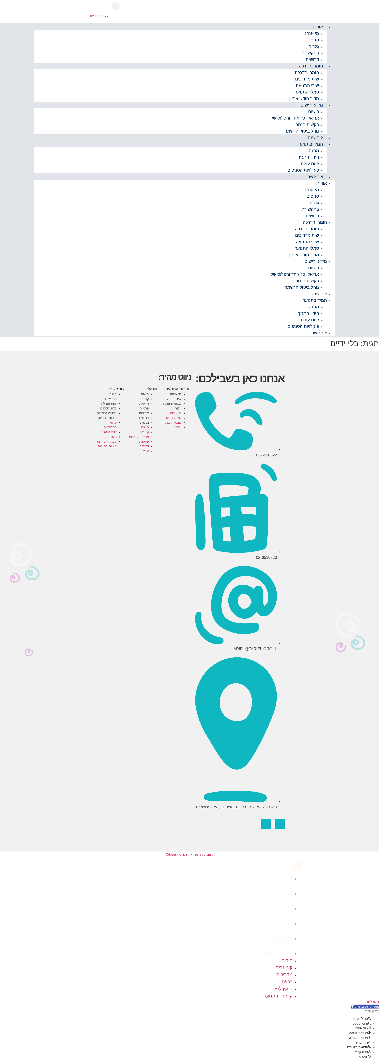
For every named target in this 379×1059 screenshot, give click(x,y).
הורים (287, 878)
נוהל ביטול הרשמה (301, 131)
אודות (317, 26)
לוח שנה (315, 137)
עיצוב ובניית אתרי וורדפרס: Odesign (189, 854)
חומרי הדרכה (311, 66)
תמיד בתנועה (310, 144)
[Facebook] (280, 824)
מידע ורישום (312, 105)
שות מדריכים (307, 79)
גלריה (314, 46)
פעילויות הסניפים (303, 170)
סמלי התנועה (307, 92)
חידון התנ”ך (308, 157)
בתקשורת (310, 52)
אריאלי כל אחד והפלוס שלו (294, 118)
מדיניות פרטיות (144, 406)
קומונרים (284, 893)
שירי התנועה (307, 85)
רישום (313, 111)
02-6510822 (99, 16)
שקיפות (144, 413)
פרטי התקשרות (110, 396)
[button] (115, 6)
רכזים (287, 923)
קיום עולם (310, 163)
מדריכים (284, 908)
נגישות (144, 422)
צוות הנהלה (108, 404)
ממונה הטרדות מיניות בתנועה (107, 415)
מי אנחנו (311, 33)
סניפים (313, 39)
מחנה (314, 150)
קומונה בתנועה (278, 953)
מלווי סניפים (108, 408)
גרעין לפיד (282, 938)
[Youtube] (266, 824)
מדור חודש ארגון (304, 98)
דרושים (312, 59)
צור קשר (315, 176)
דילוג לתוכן (372, 1002)
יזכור (178, 408)
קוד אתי (144, 399)
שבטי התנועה (172, 404)
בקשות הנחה (307, 124)
